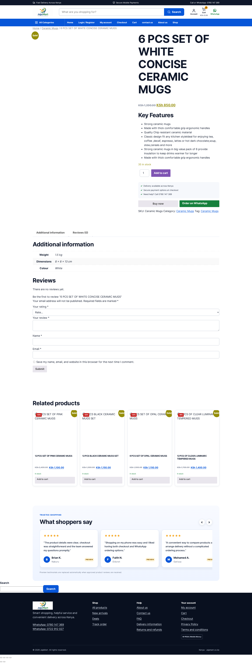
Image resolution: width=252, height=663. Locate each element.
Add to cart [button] (42, 479)
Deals (95, 618)
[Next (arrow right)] (4, 661)
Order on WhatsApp (194, 203)
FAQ (139, 618)
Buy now (158, 203)
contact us (147, 22)
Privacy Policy (189, 624)
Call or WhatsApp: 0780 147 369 (204, 2)
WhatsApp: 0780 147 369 (48, 624)
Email (37, 348)
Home (70, 22)
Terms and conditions (194, 629)
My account (106, 22)
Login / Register (86, 22)
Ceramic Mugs (50, 28)
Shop (175, 22)
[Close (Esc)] (10, 657)
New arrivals (100, 613)
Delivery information (149, 624)
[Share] (7, 657)
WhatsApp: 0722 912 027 (48, 628)
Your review (41, 317)
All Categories (46, 22)
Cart (134, 22)
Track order (99, 624)
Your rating (40, 306)
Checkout (122, 22)
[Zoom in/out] (1, 657)
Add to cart (161, 172)
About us (162, 22)
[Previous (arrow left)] (1, 661)
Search (4, 582)
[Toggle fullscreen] (4, 657)
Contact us (143, 613)
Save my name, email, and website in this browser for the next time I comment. (85, 361)
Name (37, 335)
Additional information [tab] (50, 232)
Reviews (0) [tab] (80, 232)
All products (99, 607)
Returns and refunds (149, 629)
